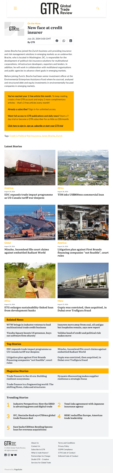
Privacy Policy (63, 446)
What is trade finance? (40, 453)
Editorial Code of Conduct (68, 456)
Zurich (59, 136)
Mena (60, 301)
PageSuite (18, 470)
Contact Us (35, 446)
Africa (61, 188)
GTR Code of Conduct (66, 453)
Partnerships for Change (40, 456)
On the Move (34, 23)
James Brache (48, 136)
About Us (35, 443)
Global (7, 243)
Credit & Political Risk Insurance (25, 136)
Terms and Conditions (66, 443)
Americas (8, 188)
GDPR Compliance (65, 450)
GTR (33, 42)
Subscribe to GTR (38, 450)
